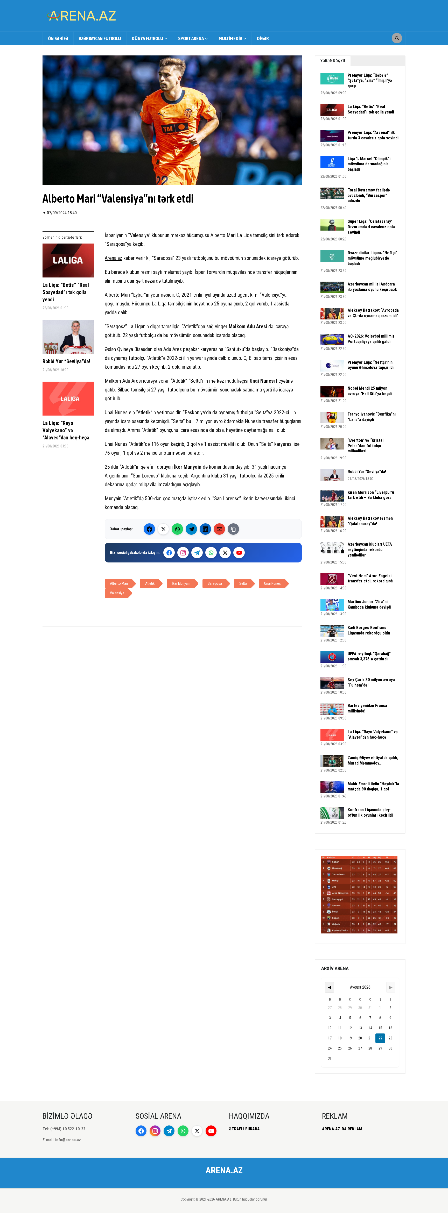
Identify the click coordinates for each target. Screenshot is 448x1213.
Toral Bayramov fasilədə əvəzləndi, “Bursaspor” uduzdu (369, 195)
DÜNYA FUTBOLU (147, 38)
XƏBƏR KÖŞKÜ (332, 61)
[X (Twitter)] (163, 529)
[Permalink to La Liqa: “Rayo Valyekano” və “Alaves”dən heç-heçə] (68, 400)
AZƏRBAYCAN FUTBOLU (100, 38)
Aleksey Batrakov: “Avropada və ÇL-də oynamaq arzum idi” (373, 313)
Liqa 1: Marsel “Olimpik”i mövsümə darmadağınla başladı (369, 164)
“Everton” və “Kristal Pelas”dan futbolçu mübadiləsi (365, 446)
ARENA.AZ (224, 1170)
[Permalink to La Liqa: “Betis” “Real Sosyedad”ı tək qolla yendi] (68, 263)
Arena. (111, 258)
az (119, 258)
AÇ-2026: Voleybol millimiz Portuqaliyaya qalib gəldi (371, 339)
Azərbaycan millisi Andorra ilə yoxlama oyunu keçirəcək (372, 287)
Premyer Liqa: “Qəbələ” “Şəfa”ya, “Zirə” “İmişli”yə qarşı (370, 81)
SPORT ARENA (191, 38)
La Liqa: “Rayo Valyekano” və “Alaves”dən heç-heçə (66, 430)
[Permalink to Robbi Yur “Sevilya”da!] (68, 339)
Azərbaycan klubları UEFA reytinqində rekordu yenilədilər (370, 550)
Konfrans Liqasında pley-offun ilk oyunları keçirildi (370, 812)
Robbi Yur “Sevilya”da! (66, 361)
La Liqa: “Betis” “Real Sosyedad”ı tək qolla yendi (66, 292)
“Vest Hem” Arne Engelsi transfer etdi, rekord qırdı (370, 578)
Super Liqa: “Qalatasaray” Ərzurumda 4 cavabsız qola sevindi (371, 227)
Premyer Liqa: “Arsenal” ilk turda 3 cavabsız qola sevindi (373, 135)
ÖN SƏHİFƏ (58, 38)
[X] (225, 552)
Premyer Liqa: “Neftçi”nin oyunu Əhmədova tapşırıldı (371, 365)
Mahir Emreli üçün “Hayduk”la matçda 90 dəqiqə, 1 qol (373, 786)
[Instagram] (183, 552)
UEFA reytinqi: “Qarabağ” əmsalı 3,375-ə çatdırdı (369, 656)
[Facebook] (149, 529)
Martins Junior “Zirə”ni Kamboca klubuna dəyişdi (369, 604)
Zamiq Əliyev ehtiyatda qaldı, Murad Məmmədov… (373, 760)
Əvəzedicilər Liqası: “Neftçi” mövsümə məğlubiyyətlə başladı (372, 258)
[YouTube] (239, 552)
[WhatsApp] (177, 529)
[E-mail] (219, 529)
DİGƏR (263, 38)
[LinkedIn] (205, 529)
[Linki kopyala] (233, 529)
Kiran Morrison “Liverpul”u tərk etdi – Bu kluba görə (371, 495)
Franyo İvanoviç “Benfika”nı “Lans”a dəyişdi (372, 417)
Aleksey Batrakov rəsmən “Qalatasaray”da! (370, 521)
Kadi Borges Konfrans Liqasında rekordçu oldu (369, 630)
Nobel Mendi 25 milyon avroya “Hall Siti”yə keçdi (370, 391)
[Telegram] (191, 529)
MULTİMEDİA (230, 38)
